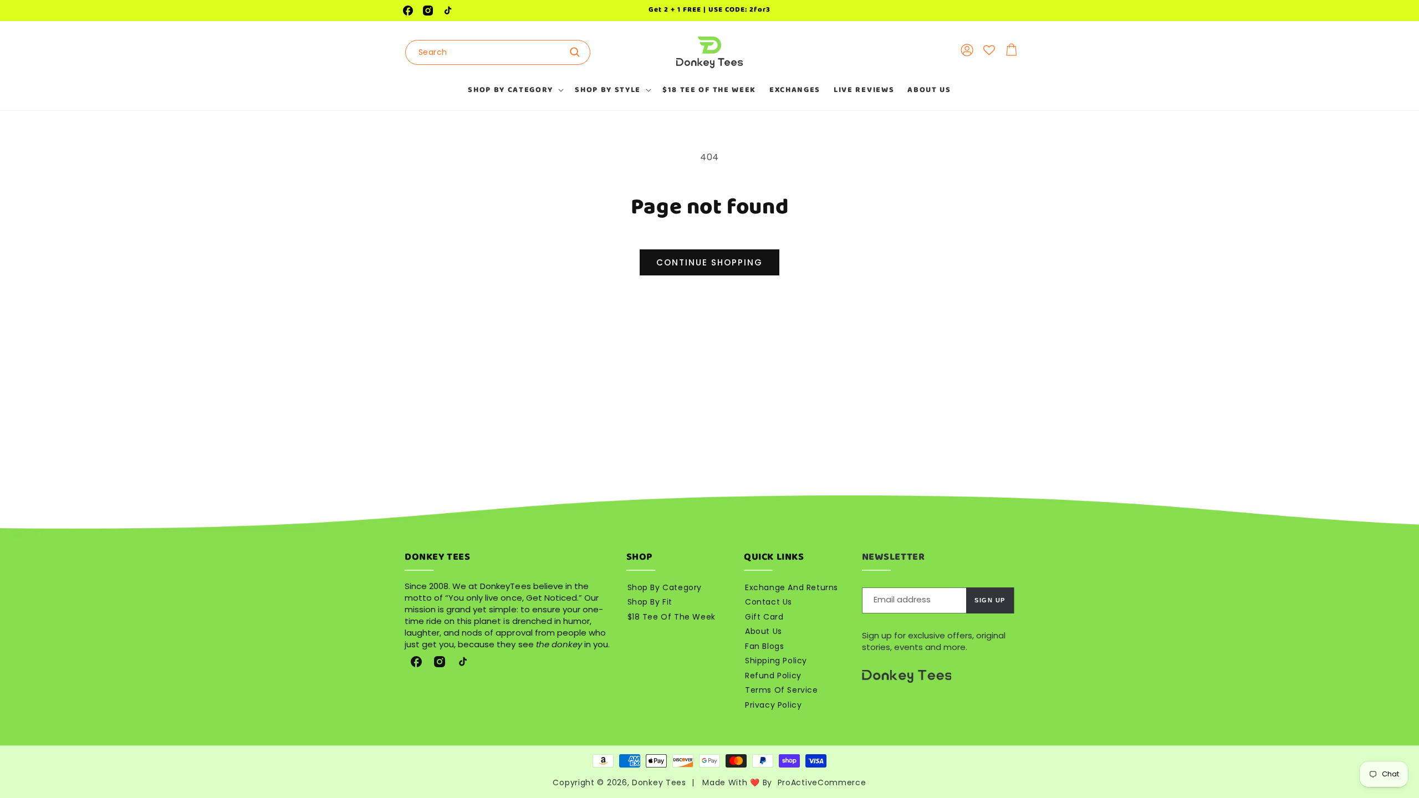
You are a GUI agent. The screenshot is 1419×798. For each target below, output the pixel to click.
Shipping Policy (776, 660)
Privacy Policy (773, 704)
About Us (763, 631)
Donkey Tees (659, 782)
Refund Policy (773, 675)
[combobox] (497, 52)
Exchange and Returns (791, 587)
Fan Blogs (764, 646)
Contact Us (768, 601)
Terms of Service (781, 689)
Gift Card (764, 616)
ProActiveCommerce (822, 782)
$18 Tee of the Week (671, 616)
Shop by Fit (650, 601)
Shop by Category (664, 587)
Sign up (989, 600)
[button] (514, 89)
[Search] (578, 52)
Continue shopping (709, 262)
